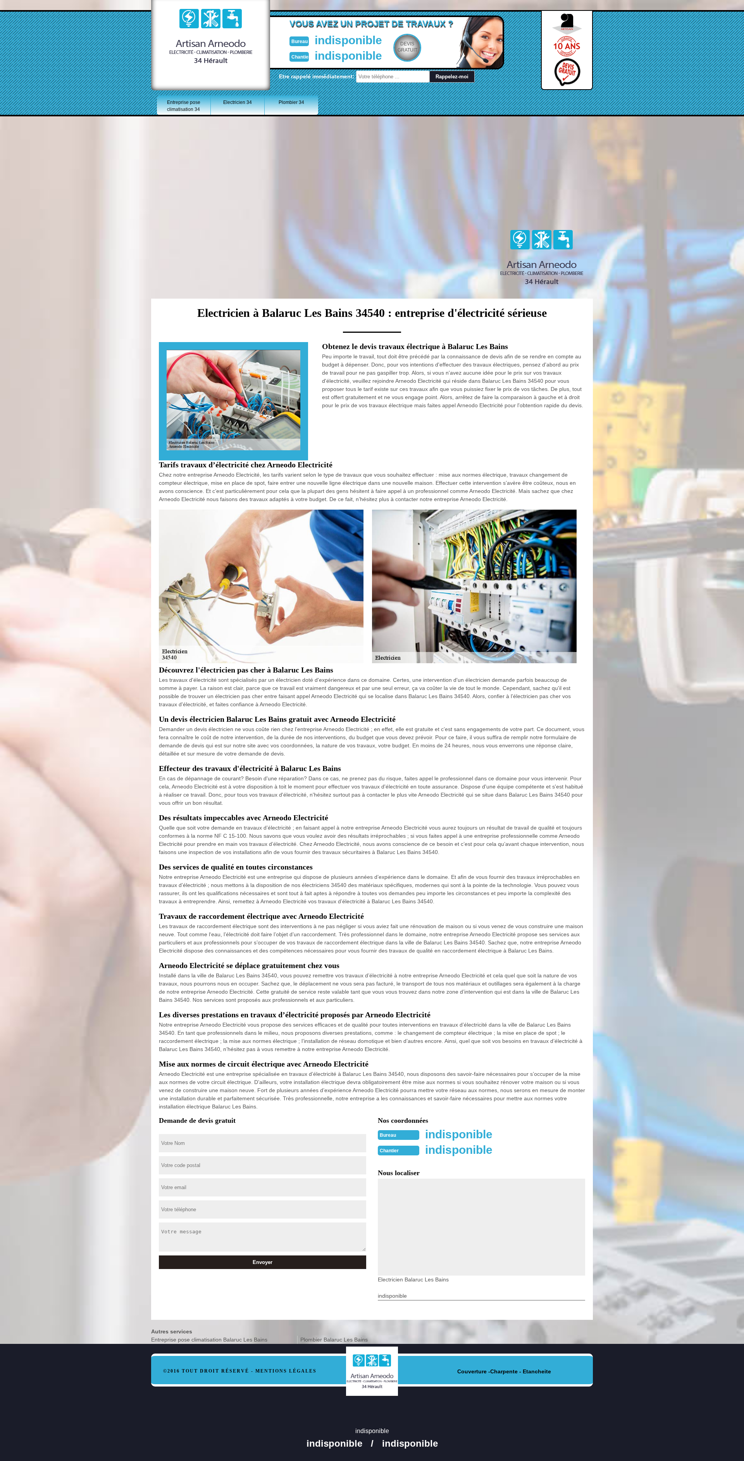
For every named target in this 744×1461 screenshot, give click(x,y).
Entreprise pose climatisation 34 (183, 106)
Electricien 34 (237, 102)
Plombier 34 (291, 102)
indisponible (348, 40)
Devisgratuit (407, 47)
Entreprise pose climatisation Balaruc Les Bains (209, 1340)
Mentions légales (286, 1371)
